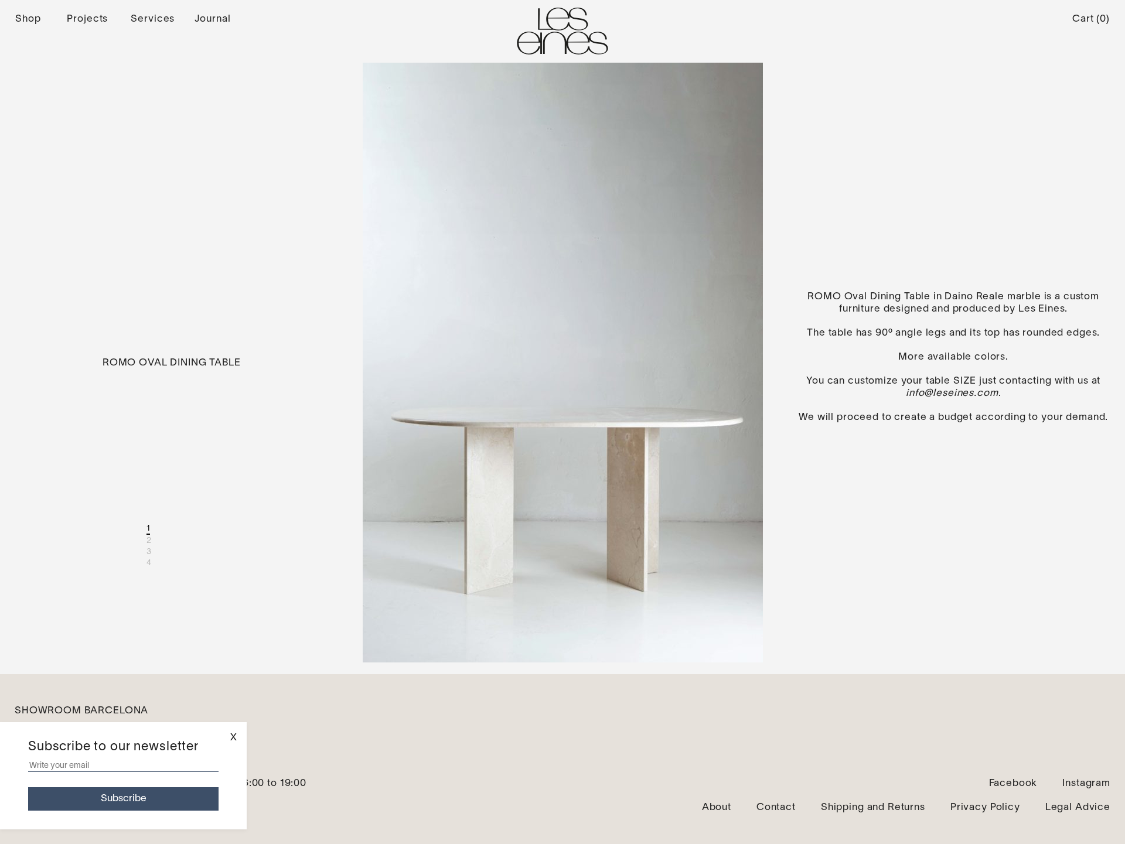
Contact (776, 807)
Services (153, 19)
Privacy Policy (985, 807)
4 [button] (149, 563)
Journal (212, 19)
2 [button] (149, 541)
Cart (1091, 19)
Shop (27, 19)
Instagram (1086, 783)
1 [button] (148, 528)
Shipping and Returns (873, 807)
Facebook (1013, 783)
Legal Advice (1077, 807)
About (716, 807)
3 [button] (149, 552)
